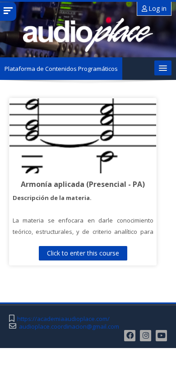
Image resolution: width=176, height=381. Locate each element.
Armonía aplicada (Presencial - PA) (83, 184)
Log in (157, 8)
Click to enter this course (83, 253)
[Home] (88, 35)
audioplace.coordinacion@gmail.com (69, 326)
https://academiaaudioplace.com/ (63, 319)
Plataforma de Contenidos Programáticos (61, 69)
